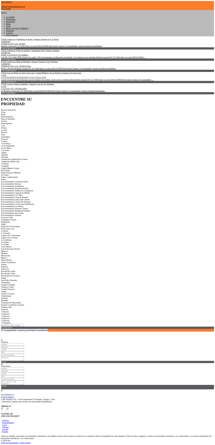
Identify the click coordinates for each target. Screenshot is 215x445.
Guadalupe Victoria (8, 220)
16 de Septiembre (8, 146)
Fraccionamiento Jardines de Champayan (17, 191)
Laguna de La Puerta (9, 238)
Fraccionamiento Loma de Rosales (14, 197)
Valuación (10, 31)
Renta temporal (12, 35)
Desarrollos (10, 22)
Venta (8, 26)
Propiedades (11, 19)
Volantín (4, 298)
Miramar (4, 253)
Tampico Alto (6, 307)
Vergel (3, 291)
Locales (4, 130)
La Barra (4, 231)
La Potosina (5, 233)
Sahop (3, 278)
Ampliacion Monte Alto (10, 161)
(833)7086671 (8, 397)
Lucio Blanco (6, 247)
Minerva (4, 251)
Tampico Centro (7, 287)
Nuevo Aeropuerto (8, 262)
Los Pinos (5, 242)
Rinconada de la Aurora (10, 276)
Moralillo (4, 300)
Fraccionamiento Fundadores (12, 186)
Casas (4, 425)
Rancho (4, 132)
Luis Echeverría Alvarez (10, 249)
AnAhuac (5, 164)
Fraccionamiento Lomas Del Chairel (15, 200)
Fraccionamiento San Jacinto (12, 213)
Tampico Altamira (8, 285)
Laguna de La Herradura (10, 235)
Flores (3, 179)
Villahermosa (6, 296)
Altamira (4, 155)
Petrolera (4, 267)
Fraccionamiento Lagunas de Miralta (15, 193)
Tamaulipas (5, 137)
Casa (3, 126)
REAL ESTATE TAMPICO (17, 28)
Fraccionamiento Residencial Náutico (15, 211)
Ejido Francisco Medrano (11, 173)
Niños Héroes (6, 260)
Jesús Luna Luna (7, 229)
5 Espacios (5, 321)
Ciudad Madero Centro (10, 168)
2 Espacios (5, 314)
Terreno (4, 121)
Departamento (6, 123)
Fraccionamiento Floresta (11, 184)
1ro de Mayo (6, 148)
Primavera (5, 269)
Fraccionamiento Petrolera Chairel (14, 209)
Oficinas (5, 427)
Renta (8, 24)
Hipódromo (5, 222)
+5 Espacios (6, 323)
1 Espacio (5, 312)
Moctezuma (5, 256)
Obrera (3, 265)
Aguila (3, 152)
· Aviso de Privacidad (9, 404)
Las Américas (6, 240)
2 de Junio (5, 150)
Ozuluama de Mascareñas (11, 303)
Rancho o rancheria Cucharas (12, 305)
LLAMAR (10, 17)
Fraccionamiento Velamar (11, 215)
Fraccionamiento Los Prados (12, 206)
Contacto (9, 33)
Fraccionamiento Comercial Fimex (14, 182)
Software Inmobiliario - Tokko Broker (16, 443)
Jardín (3, 224)
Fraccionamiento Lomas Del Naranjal (15, 202)
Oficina (4, 128)
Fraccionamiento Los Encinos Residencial (17, 204)
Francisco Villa (7, 217)
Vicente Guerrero (8, 294)
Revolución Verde (8, 271)
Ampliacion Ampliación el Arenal (14, 159)
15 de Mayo (5, 144)
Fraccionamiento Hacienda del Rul (14, 188)
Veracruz (4, 139)
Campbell (5, 166)
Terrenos (5, 420)
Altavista (4, 157)
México (4, 258)
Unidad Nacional (7, 289)
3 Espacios (5, 316)
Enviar (3, 362)
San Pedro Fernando (9, 280)
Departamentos (8, 423)
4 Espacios (5, 318)
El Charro (5, 175)
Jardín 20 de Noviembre (10, 226)
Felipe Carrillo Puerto (9, 177)
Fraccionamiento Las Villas (11, 195)
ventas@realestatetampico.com (13, 6)
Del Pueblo (5, 170)
